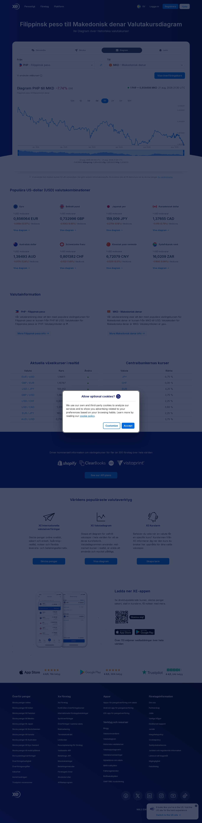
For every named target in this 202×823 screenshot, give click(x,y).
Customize (111, 425)
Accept (128, 425)
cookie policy (87, 415)
